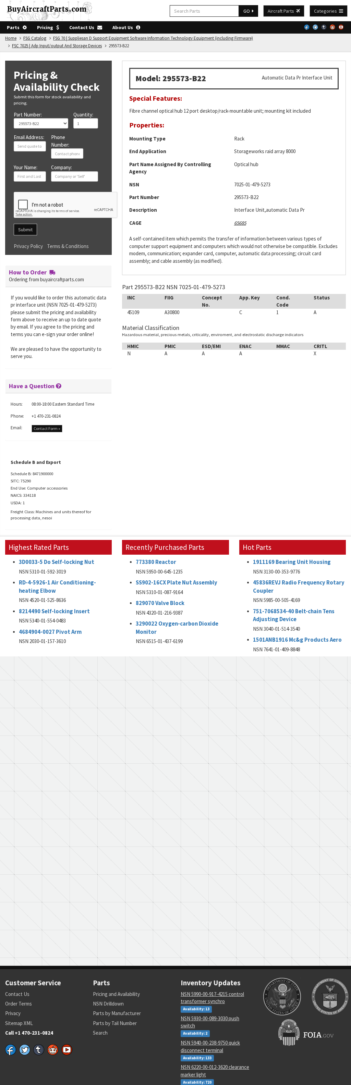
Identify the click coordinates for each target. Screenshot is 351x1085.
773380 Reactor (156, 562)
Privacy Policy (28, 246)
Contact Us (83, 27)
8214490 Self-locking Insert (54, 611)
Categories (326, 11)
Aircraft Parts (282, 11)
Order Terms (18, 1003)
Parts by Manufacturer (117, 1013)
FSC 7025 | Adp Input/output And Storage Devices (57, 46)
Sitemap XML (19, 1023)
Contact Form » (47, 428)
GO (247, 11)
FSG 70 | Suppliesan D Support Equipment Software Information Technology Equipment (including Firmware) (153, 38)
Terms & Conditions (68, 246)
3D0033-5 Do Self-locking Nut (56, 562)
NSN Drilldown (108, 1003)
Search (100, 1032)
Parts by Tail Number (115, 1023)
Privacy (13, 1013)
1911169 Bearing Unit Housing (292, 562)
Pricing (46, 27)
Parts (15, 27)
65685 (240, 223)
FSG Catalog (34, 38)
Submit (25, 229)
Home (10, 38)
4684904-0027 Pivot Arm (50, 632)
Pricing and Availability (116, 994)
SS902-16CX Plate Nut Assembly (176, 582)
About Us (124, 27)
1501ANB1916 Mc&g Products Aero (297, 639)
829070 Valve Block (160, 603)
